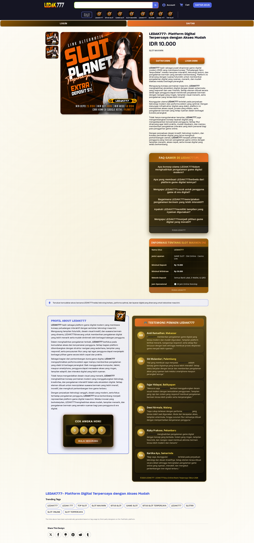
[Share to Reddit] (80, 534)
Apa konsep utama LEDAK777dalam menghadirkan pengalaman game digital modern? (178, 169)
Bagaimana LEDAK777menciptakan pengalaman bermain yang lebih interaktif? (179, 200)
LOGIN (63, 23)
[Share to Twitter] (51, 534)
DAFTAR (190, 23)
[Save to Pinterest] (73, 534)
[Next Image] (141, 74)
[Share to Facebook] (58, 534)
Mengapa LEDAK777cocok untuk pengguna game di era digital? (178, 191)
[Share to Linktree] (65, 534)
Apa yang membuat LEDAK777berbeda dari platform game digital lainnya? (178, 181)
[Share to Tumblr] (88, 534)
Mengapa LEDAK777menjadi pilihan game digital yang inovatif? (178, 220)
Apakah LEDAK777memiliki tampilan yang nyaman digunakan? (178, 210)
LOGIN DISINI (191, 61)
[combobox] (113, 5)
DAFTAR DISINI (163, 61)
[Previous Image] (62, 74)
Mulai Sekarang (88, 441)
